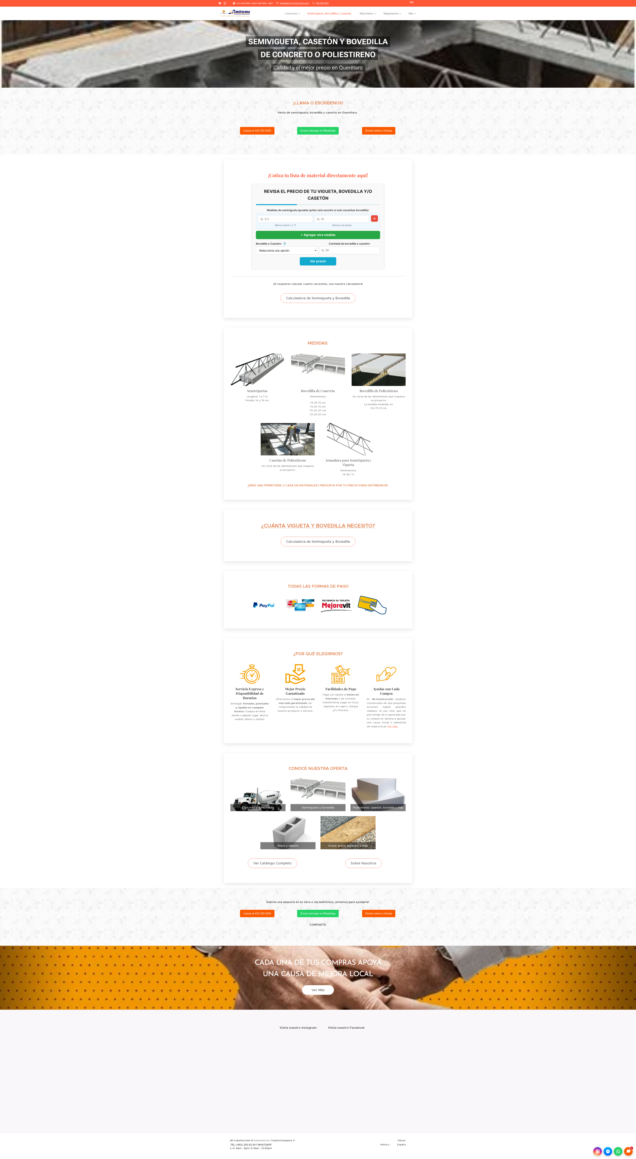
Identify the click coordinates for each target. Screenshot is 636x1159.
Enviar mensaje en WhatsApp (317, 130)
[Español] (399, 1144)
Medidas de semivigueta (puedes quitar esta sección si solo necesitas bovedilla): (318, 210)
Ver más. (392, 726)
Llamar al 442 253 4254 (257, 130)
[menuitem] (293, 13)
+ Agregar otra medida (318, 235)
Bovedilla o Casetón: (269, 243)
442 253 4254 (322, 3)
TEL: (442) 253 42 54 (243, 1144)
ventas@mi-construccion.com (294, 3)
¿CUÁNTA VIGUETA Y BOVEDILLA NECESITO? (318, 525)
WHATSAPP (264, 1144)
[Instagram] (225, 3)
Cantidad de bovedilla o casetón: (349, 243)
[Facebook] (220, 3)
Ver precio (318, 261)
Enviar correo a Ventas (378, 130)
